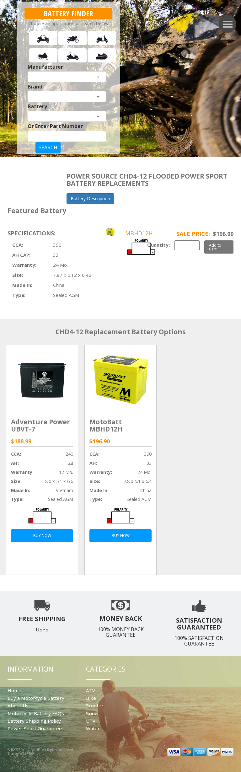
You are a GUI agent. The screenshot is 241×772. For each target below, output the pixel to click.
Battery (37, 106)
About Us (18, 705)
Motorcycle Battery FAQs (36, 713)
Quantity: (158, 245)
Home (14, 690)
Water (93, 728)
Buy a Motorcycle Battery (36, 698)
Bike (91, 698)
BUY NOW (42, 535)
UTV (90, 721)
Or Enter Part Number (55, 126)
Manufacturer (45, 66)
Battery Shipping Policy (34, 721)
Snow (92, 713)
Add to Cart (215, 247)
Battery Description (90, 198)
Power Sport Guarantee (35, 728)
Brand (35, 86)
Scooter (95, 705)
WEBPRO (26, 753)
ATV (90, 690)
